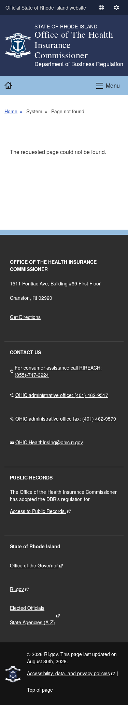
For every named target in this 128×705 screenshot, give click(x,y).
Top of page (40, 689)
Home (10, 111)
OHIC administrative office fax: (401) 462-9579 (65, 418)
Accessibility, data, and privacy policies (68, 673)
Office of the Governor (34, 565)
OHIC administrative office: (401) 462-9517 (61, 395)
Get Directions (25, 316)
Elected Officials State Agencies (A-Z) (32, 615)
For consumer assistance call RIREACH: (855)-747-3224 (58, 371)
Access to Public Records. (38, 511)
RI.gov (17, 589)
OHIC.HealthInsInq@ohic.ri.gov (49, 442)
